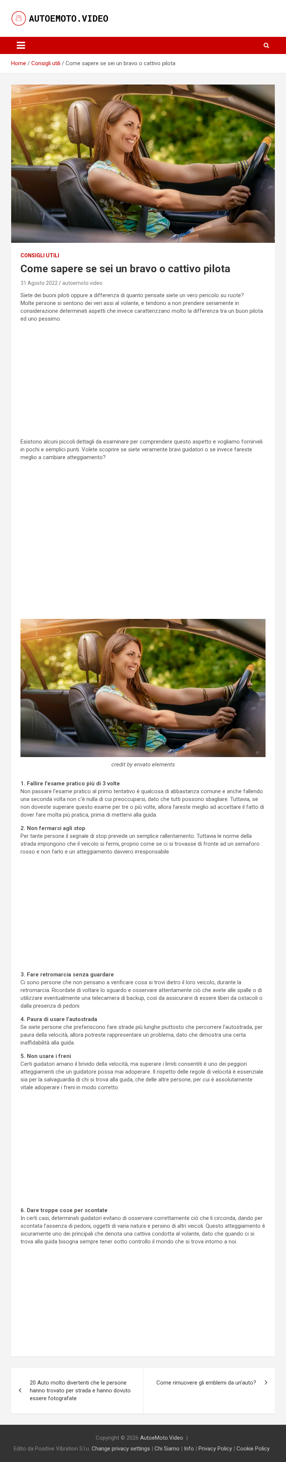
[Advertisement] (143, 380)
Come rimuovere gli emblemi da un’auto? (206, 1382)
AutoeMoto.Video (161, 1437)
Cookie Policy (253, 1448)
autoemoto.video (82, 283)
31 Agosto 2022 (39, 283)
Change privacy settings (121, 1448)
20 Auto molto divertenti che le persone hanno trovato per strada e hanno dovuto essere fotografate (80, 1390)
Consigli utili (39, 255)
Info (189, 1448)
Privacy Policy (215, 1448)
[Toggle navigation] (21, 45)
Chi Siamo (167, 1448)
